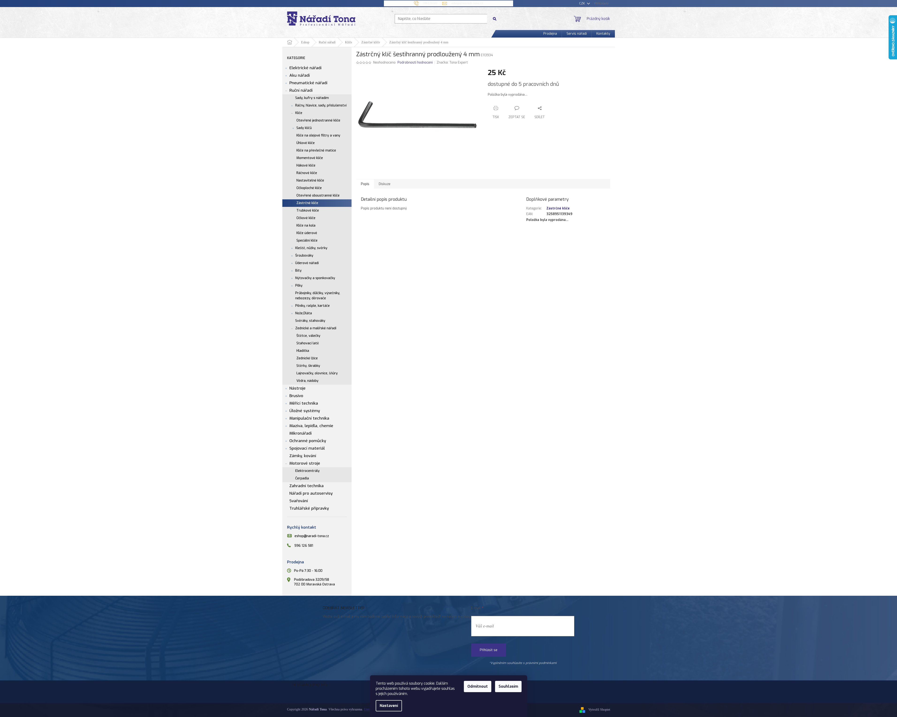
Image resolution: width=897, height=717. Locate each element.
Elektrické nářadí (305, 68)
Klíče (298, 113)
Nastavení (389, 705)
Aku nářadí (299, 75)
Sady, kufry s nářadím (312, 98)
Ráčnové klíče (306, 173)
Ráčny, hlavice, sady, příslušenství (321, 105)
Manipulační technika (309, 418)
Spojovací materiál (307, 448)
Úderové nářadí (307, 263)
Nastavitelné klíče (310, 180)
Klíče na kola (305, 225)
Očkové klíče (305, 218)
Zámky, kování (302, 456)
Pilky (299, 285)
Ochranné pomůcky (307, 441)
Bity (298, 270)
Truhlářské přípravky (309, 508)
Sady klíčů (304, 128)
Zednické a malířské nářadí (315, 328)
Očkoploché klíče (309, 188)
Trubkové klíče (307, 210)
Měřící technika (303, 403)
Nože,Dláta (303, 313)
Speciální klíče (307, 240)
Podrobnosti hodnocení (415, 62)
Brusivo (296, 395)
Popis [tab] (365, 184)
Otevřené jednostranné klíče (318, 120)
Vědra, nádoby (307, 381)
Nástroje (297, 388)
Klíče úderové (306, 233)
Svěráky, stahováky (310, 321)
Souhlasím (508, 686)
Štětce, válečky (308, 336)
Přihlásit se (488, 650)
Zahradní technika (306, 486)
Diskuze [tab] (384, 184)
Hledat (496, 18)
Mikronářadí (300, 433)
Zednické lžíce (307, 358)
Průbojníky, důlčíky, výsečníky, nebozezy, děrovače (317, 295)
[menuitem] (550, 34)
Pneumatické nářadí (308, 83)
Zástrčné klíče (307, 203)
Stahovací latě (307, 343)
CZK (582, 3)
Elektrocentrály (307, 471)
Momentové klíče (309, 158)
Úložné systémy (304, 411)
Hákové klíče (305, 165)
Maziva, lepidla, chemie (311, 426)
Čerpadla (302, 478)
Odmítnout (477, 686)
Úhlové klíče (305, 143)
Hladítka (302, 351)
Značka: (452, 62)
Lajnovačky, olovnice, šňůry (317, 373)
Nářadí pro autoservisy (311, 493)
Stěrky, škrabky (308, 366)
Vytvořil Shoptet (599, 710)
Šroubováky (304, 255)
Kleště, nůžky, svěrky (311, 248)
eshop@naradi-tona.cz (312, 536)
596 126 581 (303, 545)
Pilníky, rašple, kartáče (312, 305)
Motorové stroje (304, 463)
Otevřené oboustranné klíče (318, 195)
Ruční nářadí (301, 90)
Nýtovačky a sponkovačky (315, 278)
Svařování (298, 501)
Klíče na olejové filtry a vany (318, 135)
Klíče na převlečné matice (316, 150)
